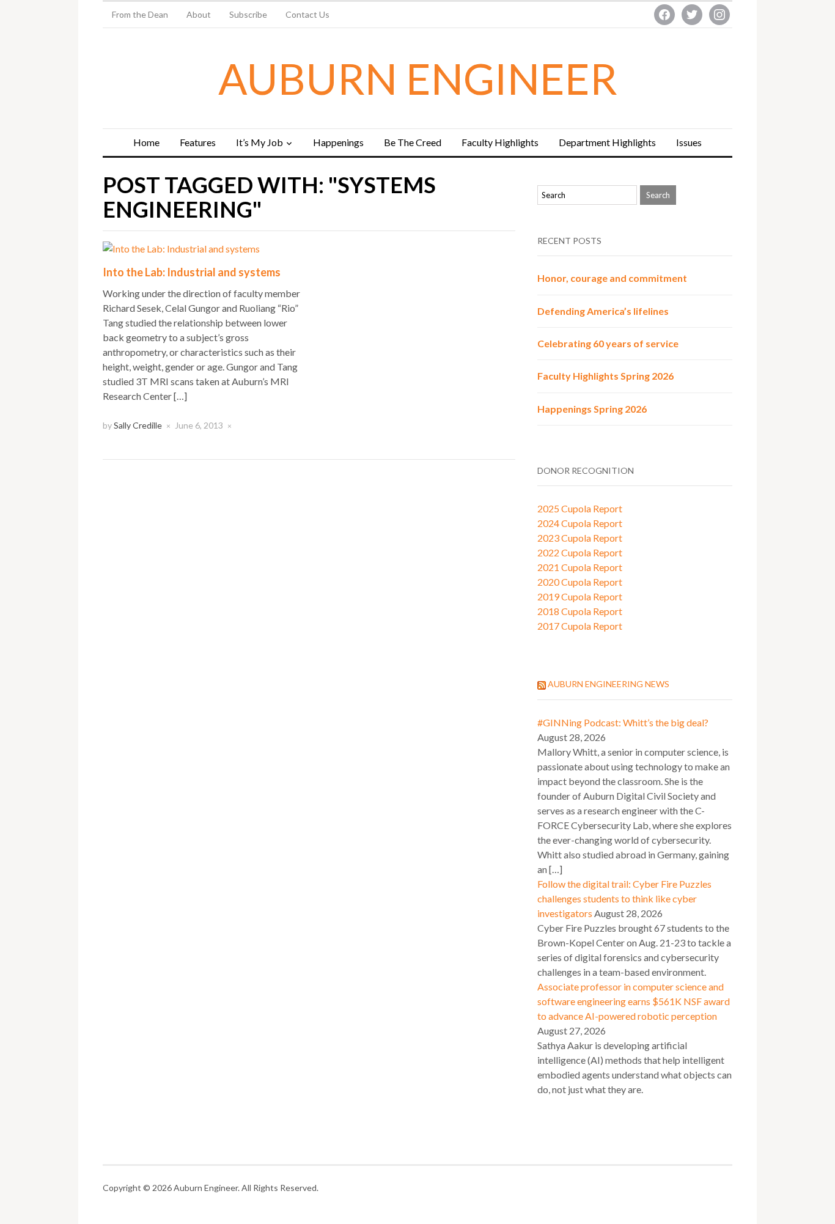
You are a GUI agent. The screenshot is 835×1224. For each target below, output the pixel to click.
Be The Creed (412, 142)
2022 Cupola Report (579, 552)
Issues (689, 142)
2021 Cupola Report (579, 567)
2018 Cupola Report (579, 611)
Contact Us (307, 14)
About (198, 14)
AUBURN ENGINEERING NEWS (608, 684)
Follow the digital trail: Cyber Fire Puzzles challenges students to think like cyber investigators (624, 898)
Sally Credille (138, 425)
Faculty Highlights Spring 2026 (605, 376)
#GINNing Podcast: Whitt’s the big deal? (622, 722)
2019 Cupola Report (579, 596)
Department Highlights (607, 142)
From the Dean (140, 14)
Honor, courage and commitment (612, 278)
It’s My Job (259, 142)
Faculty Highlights (500, 142)
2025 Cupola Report (579, 508)
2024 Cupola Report (579, 523)
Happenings (338, 142)
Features (198, 142)
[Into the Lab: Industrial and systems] (181, 247)
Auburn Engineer (417, 78)
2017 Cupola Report (579, 626)
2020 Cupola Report (579, 582)
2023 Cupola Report (579, 538)
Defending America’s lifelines (603, 311)
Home (146, 142)
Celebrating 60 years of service (608, 343)
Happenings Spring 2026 (592, 409)
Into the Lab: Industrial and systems (192, 272)
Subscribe (248, 14)
